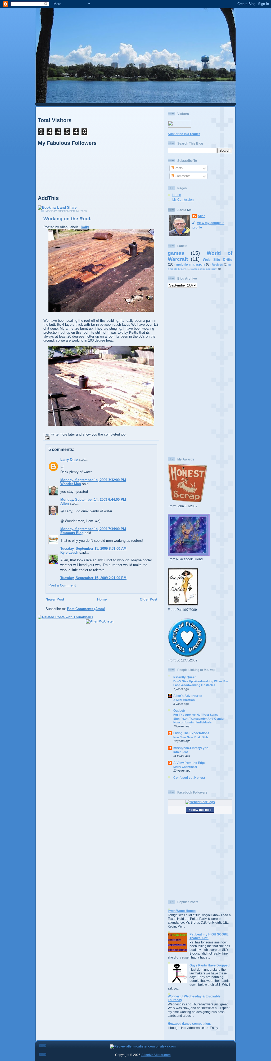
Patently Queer (184, 677)
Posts (178, 168)
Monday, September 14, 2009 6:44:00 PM (93, 500)
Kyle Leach (69, 552)
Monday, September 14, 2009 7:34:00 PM (93, 529)
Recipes (217, 264)
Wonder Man (70, 484)
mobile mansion (190, 264)
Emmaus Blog (72, 533)
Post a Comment (62, 585)
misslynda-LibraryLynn (190, 748)
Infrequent (180, 752)
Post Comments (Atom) (86, 609)
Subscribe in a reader (184, 134)
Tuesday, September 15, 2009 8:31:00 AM (93, 548)
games (176, 253)
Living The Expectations (191, 733)
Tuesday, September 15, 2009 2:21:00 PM (93, 578)
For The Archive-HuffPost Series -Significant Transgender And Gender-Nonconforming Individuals (199, 718)
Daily (85, 227)
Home (102, 599)
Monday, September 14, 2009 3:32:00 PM (93, 480)
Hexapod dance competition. (189, 1023)
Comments (182, 176)
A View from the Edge (189, 762)
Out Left (179, 710)
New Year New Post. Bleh (190, 737)
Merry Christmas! (185, 766)
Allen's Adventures (187, 695)
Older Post (148, 599)
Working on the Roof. (67, 218)
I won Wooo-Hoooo (182, 910)
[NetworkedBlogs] (200, 802)
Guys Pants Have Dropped (209, 965)
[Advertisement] (200, 372)
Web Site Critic (218, 259)
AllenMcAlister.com (156, 1054)
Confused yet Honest (189, 777)
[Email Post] (46, 437)
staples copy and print (203, 269)
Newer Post (55, 599)
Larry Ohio (69, 460)
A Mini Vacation (184, 699)
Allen (65, 503)
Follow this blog (200, 809)
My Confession (183, 199)
